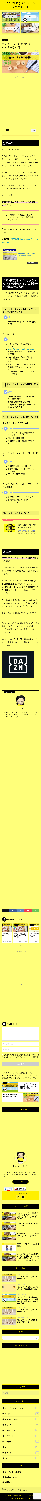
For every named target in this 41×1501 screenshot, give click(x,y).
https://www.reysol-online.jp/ (21, 349)
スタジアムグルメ (21, 1419)
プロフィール (20, 1181)
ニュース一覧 (21, 1430)
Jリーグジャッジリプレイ (21, 1408)
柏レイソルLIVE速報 (13, 1472)
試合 (21, 1447)
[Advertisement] (20, 99)
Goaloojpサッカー (12, 1477)
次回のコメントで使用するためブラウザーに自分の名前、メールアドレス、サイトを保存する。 (20, 1057)
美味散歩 (8, 1482)
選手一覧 (21, 1453)
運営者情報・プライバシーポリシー (15, 1495)
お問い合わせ (32, 1495)
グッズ (21, 1414)
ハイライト (21, 1436)
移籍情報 (21, 1442)
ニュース (5, 40)
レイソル (12, 1489)
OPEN (33, 130)
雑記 (21, 1458)
